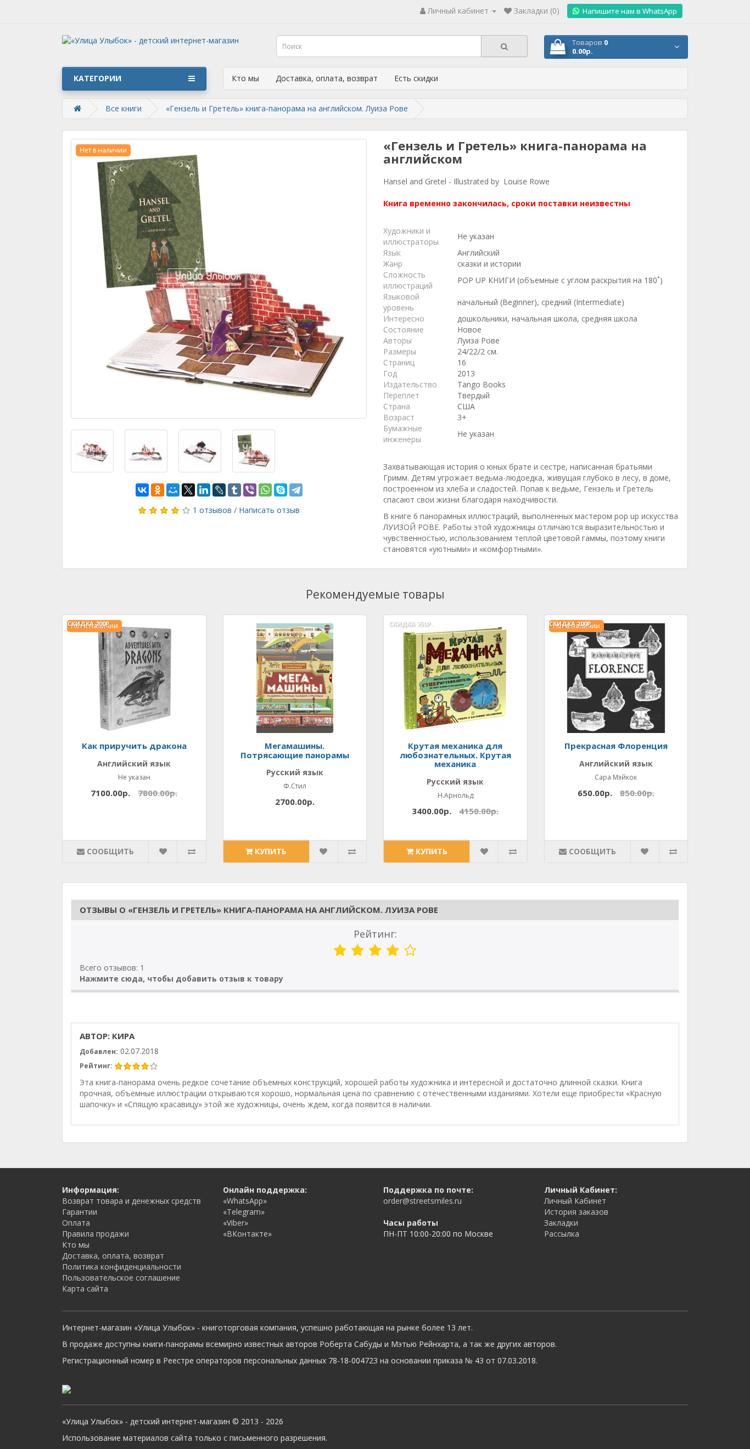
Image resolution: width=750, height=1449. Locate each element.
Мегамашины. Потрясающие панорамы (294, 750)
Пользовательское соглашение (121, 1277)
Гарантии (79, 1211)
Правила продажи (95, 1233)
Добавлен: (99, 1051)
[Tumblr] (234, 490)
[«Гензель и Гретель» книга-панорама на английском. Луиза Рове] (219, 279)
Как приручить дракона (134, 745)
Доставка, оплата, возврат (327, 78)
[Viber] (249, 490)
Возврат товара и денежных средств (131, 1201)
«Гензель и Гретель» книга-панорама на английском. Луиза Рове (287, 108)
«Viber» (235, 1222)
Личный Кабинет (575, 1201)
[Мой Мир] (173, 490)
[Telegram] (296, 490)
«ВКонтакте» (247, 1233)
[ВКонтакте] (142, 490)
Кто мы (245, 78)
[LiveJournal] (219, 490)
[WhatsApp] (265, 490)
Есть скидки (416, 78)
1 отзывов (212, 510)
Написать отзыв (269, 510)
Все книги (123, 108)
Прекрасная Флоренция (616, 745)
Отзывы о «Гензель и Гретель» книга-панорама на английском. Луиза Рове (259, 909)
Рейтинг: (375, 933)
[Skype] (280, 490)
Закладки (561, 1222)
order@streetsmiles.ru (422, 1201)
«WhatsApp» (245, 1201)
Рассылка (561, 1233)
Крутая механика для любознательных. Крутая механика (455, 754)
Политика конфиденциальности (121, 1266)
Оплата (76, 1222)
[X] (188, 490)
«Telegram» (244, 1211)
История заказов (576, 1211)
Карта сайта (85, 1288)
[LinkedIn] (203, 490)
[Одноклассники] (157, 490)
